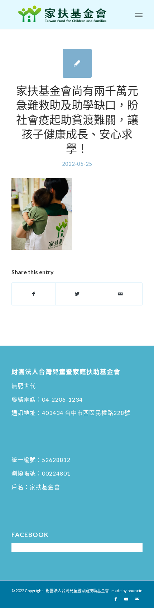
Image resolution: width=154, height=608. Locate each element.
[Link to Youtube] (126, 599)
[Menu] (139, 14)
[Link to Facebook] (115, 599)
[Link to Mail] (137, 599)
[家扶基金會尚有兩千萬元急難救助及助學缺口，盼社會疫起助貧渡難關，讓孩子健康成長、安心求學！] (77, 63)
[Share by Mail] (120, 294)
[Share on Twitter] (77, 294)
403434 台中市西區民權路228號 (86, 412)
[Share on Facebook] (33, 294)
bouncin (135, 590)
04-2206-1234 (62, 399)
